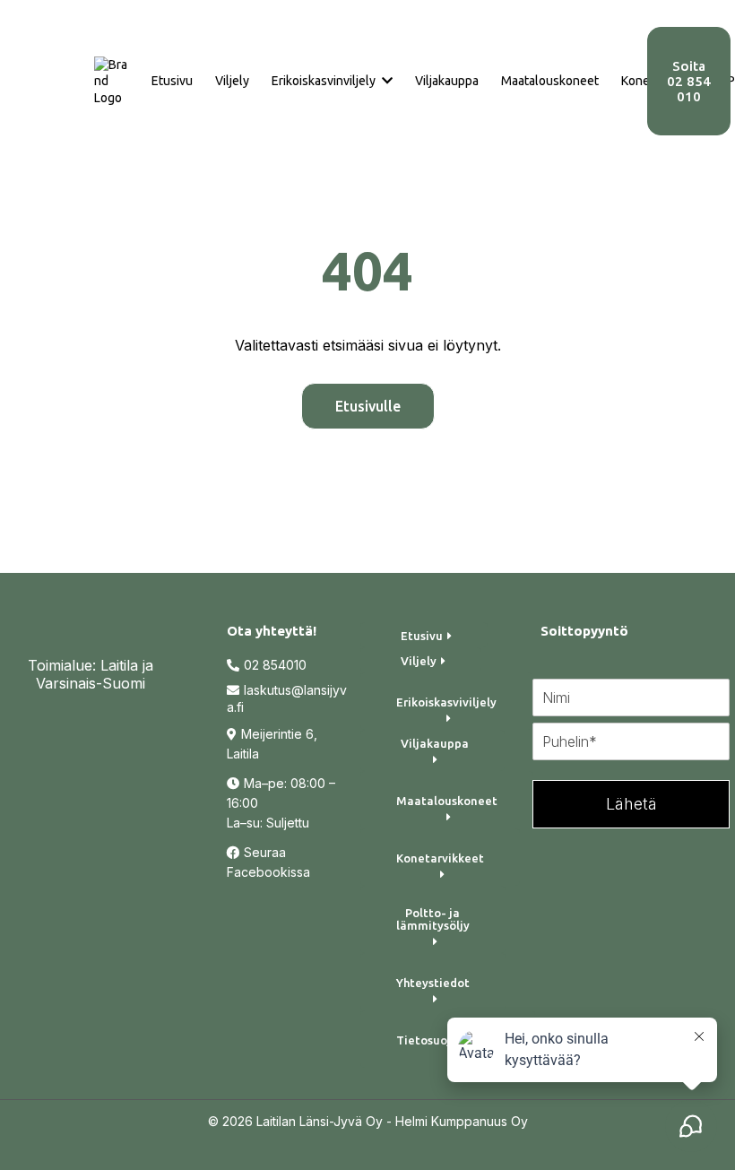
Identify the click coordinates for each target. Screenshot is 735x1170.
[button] (385, 81)
